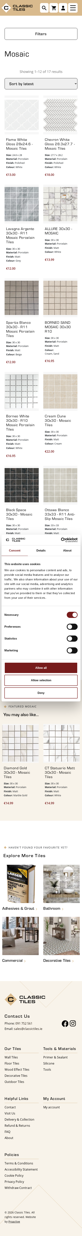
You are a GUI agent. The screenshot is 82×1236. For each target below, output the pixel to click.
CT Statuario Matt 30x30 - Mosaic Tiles (60, 772)
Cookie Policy (14, 1175)
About (9, 1138)
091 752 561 (23, 1023)
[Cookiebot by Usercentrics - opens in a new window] (61, 540)
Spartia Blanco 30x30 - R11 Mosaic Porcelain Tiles (20, 329)
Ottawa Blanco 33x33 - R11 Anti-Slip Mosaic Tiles (60, 514)
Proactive (14, 1221)
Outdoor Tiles (14, 1082)
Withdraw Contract (18, 1188)
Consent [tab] (14, 550)
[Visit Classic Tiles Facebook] (65, 1023)
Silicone (48, 1063)
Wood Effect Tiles (17, 1069)
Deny (41, 692)
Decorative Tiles (16, 1076)
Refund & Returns (17, 1125)
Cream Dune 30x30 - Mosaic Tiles (58, 420)
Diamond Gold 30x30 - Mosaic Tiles (17, 772)
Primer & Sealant (55, 1057)
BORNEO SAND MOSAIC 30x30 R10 (58, 327)
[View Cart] (53, 8)
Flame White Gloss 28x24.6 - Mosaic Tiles (19, 144)
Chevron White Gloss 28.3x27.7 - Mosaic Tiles (60, 144)
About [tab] (67, 550)
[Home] (17, 7)
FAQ (7, 1132)
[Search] (44, 8)
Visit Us (10, 1113)
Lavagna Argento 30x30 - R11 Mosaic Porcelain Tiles (20, 235)
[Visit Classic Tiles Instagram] (73, 1023)
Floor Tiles (12, 1063)
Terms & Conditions (19, 1163)
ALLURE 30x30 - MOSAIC (58, 230)
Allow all (41, 667)
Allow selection (41, 680)
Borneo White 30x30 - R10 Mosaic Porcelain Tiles (20, 423)
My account (51, 1107)
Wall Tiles (11, 1057)
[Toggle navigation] (73, 8)
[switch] (72, 627)
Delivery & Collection (19, 1119)
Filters (41, 33)
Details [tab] (41, 550)
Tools (47, 1069)
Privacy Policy (14, 1182)
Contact (10, 1107)
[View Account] (63, 8)
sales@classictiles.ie (28, 1029)
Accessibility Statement (21, 1169)
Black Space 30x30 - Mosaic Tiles (19, 514)
